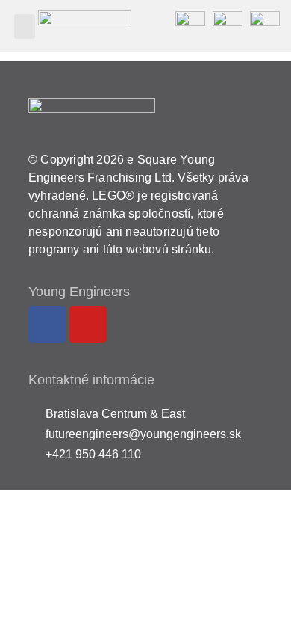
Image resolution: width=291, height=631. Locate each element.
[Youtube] (88, 324)
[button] (24, 26)
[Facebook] (47, 324)
